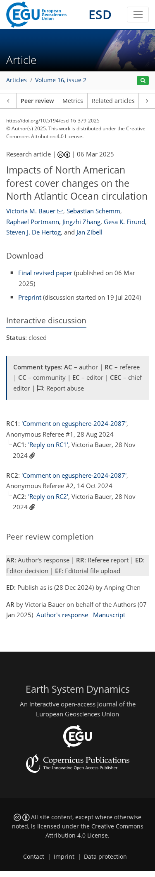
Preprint (29, 297)
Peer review (37, 101)
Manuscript (109, 615)
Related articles (113, 101)
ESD (100, 14)
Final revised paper (45, 273)
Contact (33, 856)
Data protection (105, 856)
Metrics (72, 101)
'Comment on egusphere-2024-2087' (73, 423)
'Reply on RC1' (48, 444)
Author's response (62, 615)
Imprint (64, 856)
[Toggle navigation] (138, 14)
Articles (16, 80)
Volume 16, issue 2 (60, 80)
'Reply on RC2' (48, 496)
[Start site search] (143, 81)
